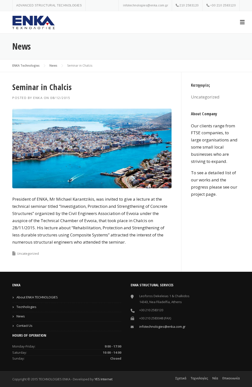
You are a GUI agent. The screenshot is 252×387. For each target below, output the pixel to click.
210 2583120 (189, 5)
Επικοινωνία (231, 378)
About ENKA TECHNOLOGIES (37, 297)
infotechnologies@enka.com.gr (145, 5)
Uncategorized (28, 253)
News (53, 65)
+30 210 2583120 (223, 5)
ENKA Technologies (26, 65)
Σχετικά (180, 378)
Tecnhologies (26, 307)
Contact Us (24, 325)
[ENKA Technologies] (34, 22)
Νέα (215, 378)
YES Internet (103, 379)
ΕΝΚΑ (38, 98)
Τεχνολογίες (199, 378)
